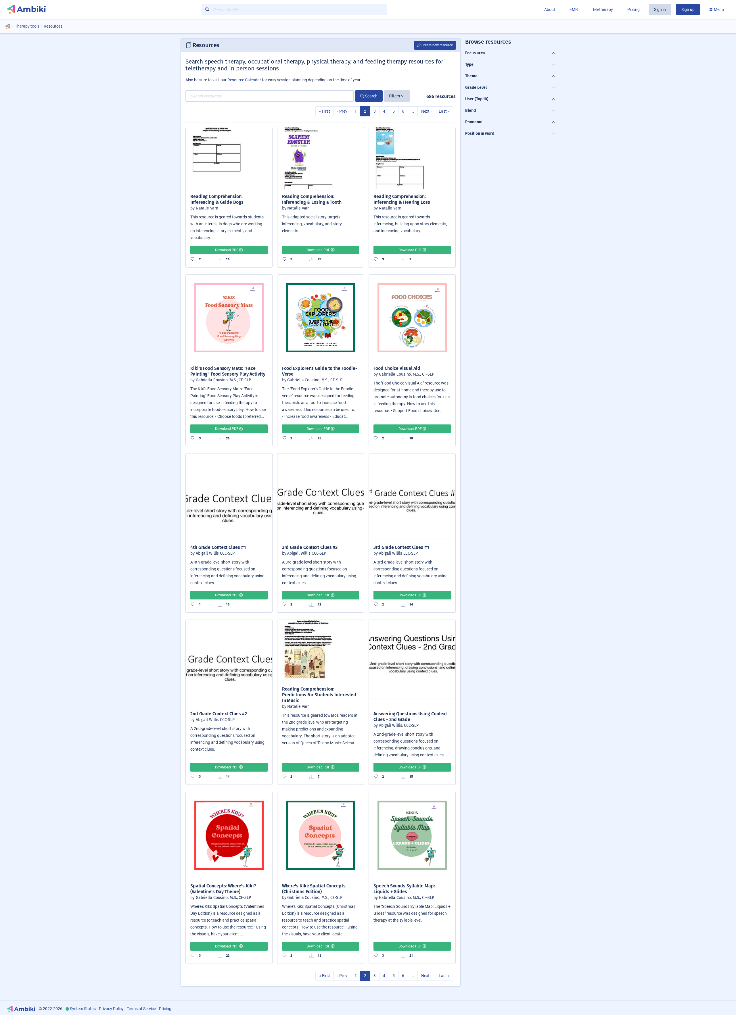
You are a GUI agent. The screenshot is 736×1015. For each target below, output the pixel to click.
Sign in (660, 9)
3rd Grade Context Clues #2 (310, 547)
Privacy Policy (111, 1008)
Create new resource (437, 45)
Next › (426, 111)
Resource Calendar (244, 80)
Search (370, 96)
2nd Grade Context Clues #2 (218, 713)
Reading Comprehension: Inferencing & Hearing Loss (401, 199)
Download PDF (227, 250)
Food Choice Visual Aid (396, 368)
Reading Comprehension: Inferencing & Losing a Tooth (312, 199)
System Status (83, 1008)
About (549, 9)
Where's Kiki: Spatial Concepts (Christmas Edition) (314, 888)
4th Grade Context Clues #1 (218, 547)
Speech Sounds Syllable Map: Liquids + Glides (404, 888)
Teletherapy (602, 9)
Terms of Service (141, 1008)
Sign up (688, 9)
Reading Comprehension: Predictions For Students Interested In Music (319, 694)
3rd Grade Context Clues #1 (401, 547)
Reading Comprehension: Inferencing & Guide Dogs (217, 199)
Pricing (633, 9)
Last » (444, 111)
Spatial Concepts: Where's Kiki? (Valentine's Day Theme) (223, 888)
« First (324, 111)
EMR (574, 9)
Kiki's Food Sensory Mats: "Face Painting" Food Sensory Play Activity (227, 371)
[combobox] (294, 9)
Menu (718, 9)
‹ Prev (342, 111)
